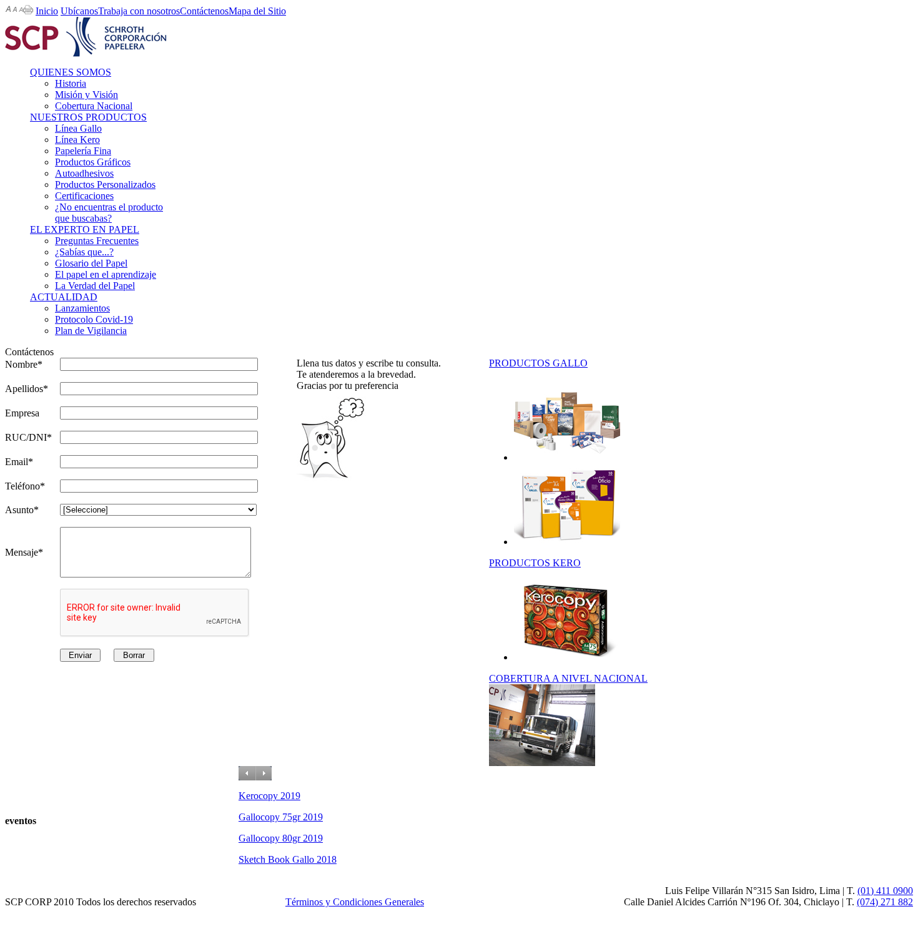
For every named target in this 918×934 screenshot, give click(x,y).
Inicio (47, 11)
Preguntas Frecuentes (97, 240)
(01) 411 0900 (885, 890)
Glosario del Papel (91, 263)
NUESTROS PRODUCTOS (88, 117)
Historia (70, 83)
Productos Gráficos (93, 162)
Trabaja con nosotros (139, 11)
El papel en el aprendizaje (105, 274)
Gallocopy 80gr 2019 (281, 838)
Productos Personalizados (105, 184)
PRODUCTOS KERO (535, 563)
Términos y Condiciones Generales (354, 902)
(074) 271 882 (885, 902)
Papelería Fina (83, 150)
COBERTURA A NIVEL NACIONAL (568, 678)
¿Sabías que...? (84, 252)
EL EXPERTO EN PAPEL (84, 229)
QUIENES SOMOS (70, 72)
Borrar (134, 655)
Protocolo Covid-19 (94, 319)
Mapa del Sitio (257, 11)
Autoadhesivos (84, 173)
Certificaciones (84, 195)
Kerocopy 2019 (269, 795)
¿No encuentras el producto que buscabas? (109, 213)
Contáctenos (204, 11)
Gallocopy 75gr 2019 (281, 817)
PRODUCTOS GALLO (538, 363)
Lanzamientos (82, 308)
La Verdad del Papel (95, 285)
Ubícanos (79, 11)
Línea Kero (77, 139)
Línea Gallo (78, 128)
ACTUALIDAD (63, 297)
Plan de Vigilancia (91, 330)
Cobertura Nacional (93, 106)
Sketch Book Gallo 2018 (288, 859)
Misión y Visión (86, 94)
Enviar (80, 655)
